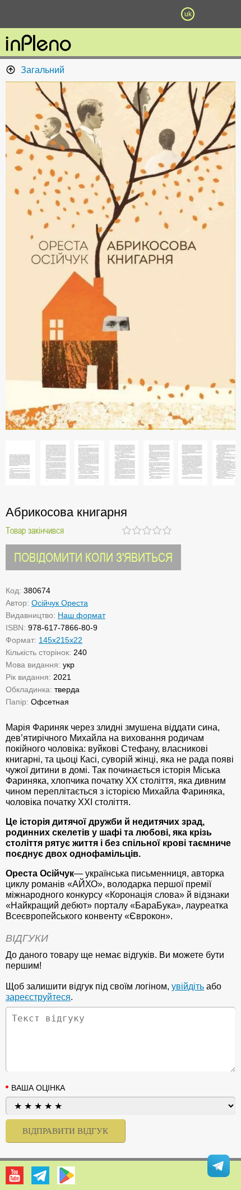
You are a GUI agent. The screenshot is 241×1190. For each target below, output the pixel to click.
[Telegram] (40, 1175)
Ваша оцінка (38, 1087)
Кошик (154, 14)
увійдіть (188, 986)
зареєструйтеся (38, 997)
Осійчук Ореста (59, 602)
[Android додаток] (66, 1175)
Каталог (18, 14)
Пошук (87, 14)
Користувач (120, 14)
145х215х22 (60, 639)
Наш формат (81, 615)
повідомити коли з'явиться (93, 557)
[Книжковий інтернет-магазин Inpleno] (38, 43)
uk (188, 14)
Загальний (42, 70)
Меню (53, 14)
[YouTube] (15, 1175)
